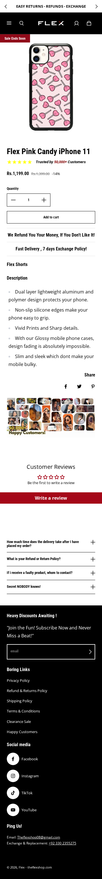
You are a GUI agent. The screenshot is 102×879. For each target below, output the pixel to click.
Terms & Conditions (23, 711)
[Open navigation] (13, 23)
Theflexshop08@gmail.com (38, 837)
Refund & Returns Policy (27, 690)
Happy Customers (22, 731)
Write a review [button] (51, 498)
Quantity (12, 189)
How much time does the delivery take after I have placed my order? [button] (43, 544)
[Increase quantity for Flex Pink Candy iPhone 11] (44, 200)
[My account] (76, 23)
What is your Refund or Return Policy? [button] (34, 559)
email (14, 651)
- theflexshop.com (39, 867)
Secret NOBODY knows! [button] (24, 586)
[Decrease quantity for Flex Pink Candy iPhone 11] (13, 200)
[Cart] (89, 23)
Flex (22, 867)
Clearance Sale (19, 721)
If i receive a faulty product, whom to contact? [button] (40, 573)
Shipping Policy (19, 700)
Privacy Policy (18, 680)
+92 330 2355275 (62, 843)
